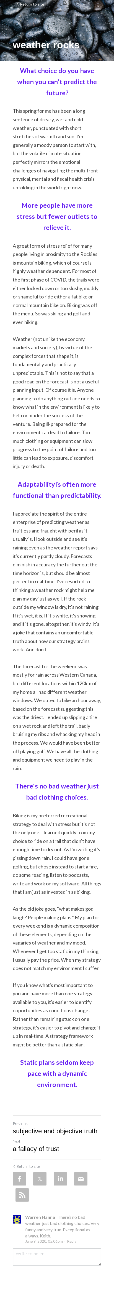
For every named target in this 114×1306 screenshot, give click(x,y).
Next (16, 1141)
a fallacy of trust (36, 1148)
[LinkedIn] (60, 1179)
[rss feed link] (22, 1195)
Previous (20, 1123)
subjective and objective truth (55, 1131)
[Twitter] (39, 1179)
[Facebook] (19, 1179)
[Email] (80, 1179)
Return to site (32, 4)
